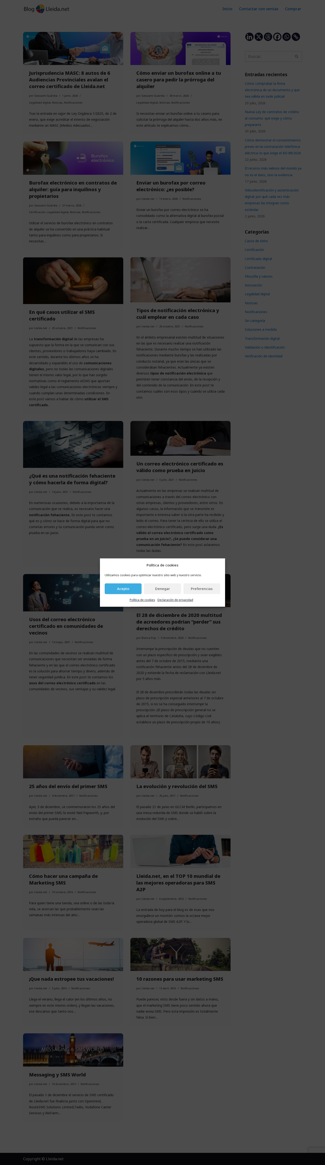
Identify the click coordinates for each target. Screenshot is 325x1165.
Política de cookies (142, 600)
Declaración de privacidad (175, 600)
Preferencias (202, 588)
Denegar (162, 588)
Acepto (123, 588)
